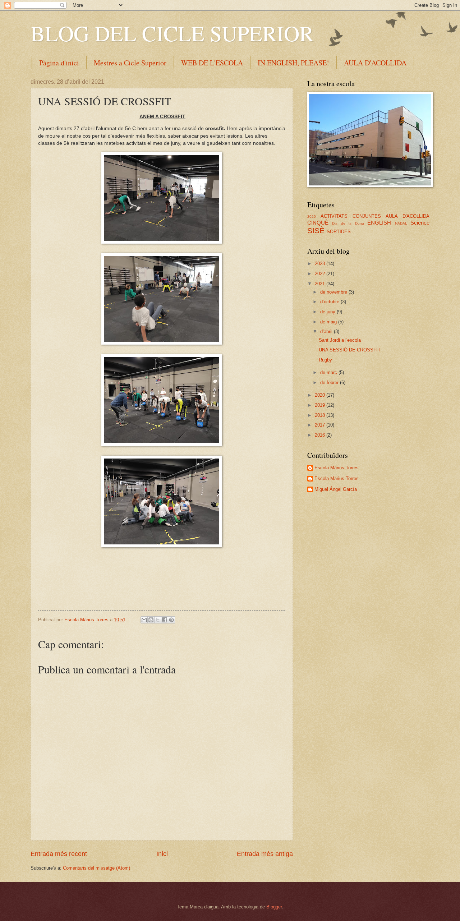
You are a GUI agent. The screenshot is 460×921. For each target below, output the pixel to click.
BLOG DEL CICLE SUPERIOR (172, 33)
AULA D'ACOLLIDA (407, 216)
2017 (320, 425)
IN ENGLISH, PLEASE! (293, 63)
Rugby (325, 360)
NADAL (401, 223)
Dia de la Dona (348, 223)
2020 (311, 216)
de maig (329, 321)
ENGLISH (379, 223)
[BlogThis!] (151, 619)
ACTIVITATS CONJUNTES (351, 216)
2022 (320, 273)
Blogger (274, 907)
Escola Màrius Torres (336, 467)
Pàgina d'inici (59, 63)
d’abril (327, 331)
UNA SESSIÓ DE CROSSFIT (350, 350)
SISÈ (316, 230)
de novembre (334, 292)
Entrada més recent (59, 853)
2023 (320, 263)
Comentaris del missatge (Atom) (96, 868)
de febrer (330, 382)
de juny (328, 311)
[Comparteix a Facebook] (164, 619)
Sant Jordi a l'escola (340, 340)
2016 (320, 435)
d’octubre (330, 301)
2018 (320, 415)
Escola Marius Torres (336, 478)
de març (329, 372)
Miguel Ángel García (335, 489)
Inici (162, 853)
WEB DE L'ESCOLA (212, 63)
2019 (320, 405)
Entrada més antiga (265, 853)
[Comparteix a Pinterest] (171, 619)
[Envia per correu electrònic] (144, 619)
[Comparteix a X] (157, 619)
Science (419, 223)
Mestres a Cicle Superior (130, 63)
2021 (320, 283)
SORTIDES (339, 231)
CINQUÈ (317, 223)
